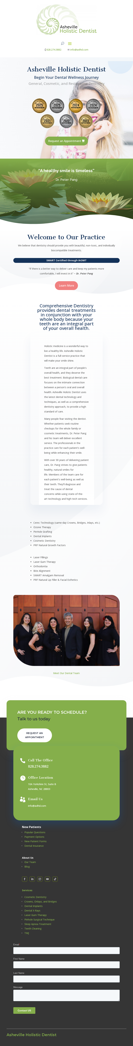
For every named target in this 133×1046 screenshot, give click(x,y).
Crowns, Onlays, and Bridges (40, 901)
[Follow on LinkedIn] (32, 879)
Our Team (30, 862)
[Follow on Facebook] (24, 879)
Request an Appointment (64, 141)
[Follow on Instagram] (39, 879)
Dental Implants (33, 906)
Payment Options (34, 836)
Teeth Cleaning (33, 928)
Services (27, 890)
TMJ (26, 933)
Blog (27, 866)
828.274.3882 (53, 49)
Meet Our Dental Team (66, 673)
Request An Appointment (34, 735)
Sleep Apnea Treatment (37, 924)
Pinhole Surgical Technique (39, 919)
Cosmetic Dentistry (35, 897)
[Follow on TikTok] (55, 879)
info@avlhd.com (79, 49)
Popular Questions (34, 832)
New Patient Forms (35, 841)
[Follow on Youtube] (47, 879)
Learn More (66, 285)
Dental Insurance (34, 845)
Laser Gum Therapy (35, 915)
